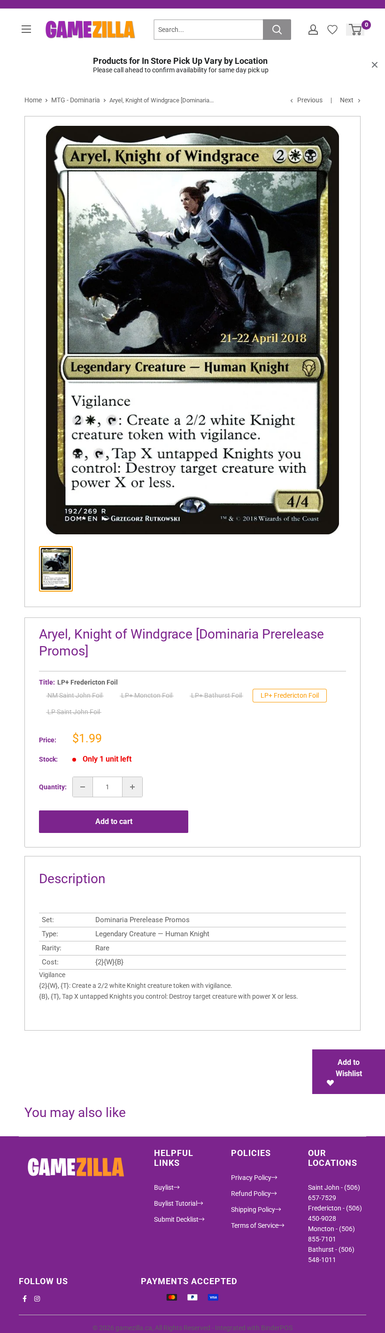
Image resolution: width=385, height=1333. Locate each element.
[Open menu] (26, 29)
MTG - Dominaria (75, 100)
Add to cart (113, 821)
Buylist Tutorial (175, 1203)
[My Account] (313, 29)
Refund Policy (251, 1193)
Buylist (164, 1187)
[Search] (277, 29)
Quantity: (53, 787)
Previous (310, 100)
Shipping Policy (253, 1209)
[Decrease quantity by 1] (82, 787)
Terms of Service (254, 1225)
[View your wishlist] (332, 29)
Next (347, 100)
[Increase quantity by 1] (132, 787)
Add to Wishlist (349, 1068)
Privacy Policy (251, 1177)
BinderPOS (277, 1328)
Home (33, 100)
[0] (355, 29)
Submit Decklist (176, 1219)
